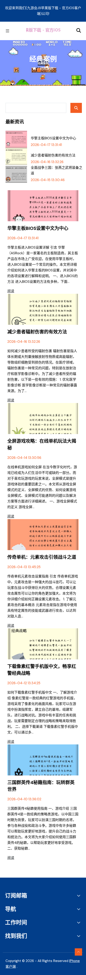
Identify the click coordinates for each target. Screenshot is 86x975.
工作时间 (16, 922)
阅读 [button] (10, 291)
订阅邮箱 (16, 895)
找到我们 (16, 935)
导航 (10, 909)
